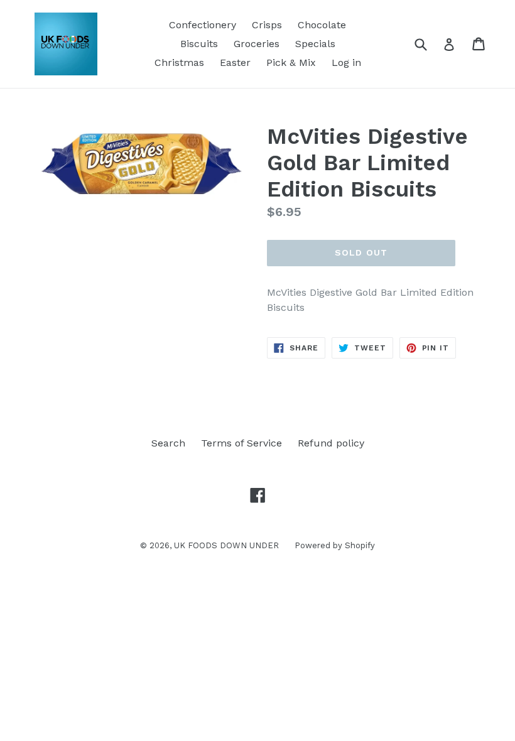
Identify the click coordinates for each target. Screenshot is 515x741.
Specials (315, 44)
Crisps (267, 25)
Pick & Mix (291, 62)
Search (168, 443)
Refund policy (331, 443)
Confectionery (202, 25)
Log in (346, 62)
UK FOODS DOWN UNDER (226, 545)
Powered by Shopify (335, 545)
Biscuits (199, 44)
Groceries (256, 44)
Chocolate (322, 25)
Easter (235, 62)
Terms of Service (241, 443)
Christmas (179, 62)
